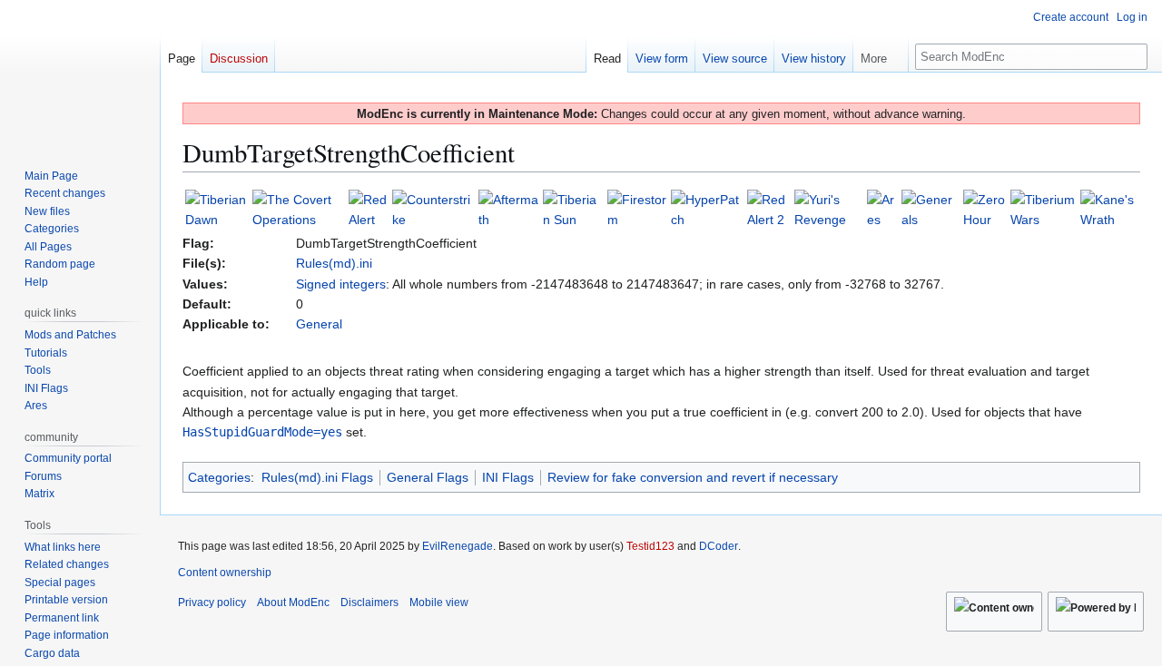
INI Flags (508, 477)
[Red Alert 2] (769, 208)
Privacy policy (212, 602)
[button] (880, 54)
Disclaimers (369, 602)
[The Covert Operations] (298, 208)
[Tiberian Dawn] (217, 208)
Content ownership (224, 572)
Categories (219, 477)
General (319, 324)
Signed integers (341, 284)
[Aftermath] (509, 208)
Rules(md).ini (334, 263)
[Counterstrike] (433, 208)
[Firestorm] (637, 208)
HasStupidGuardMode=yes (262, 432)
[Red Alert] (369, 208)
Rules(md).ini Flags (317, 477)
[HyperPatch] (707, 208)
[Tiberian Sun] (573, 208)
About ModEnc (293, 602)
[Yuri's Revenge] (828, 208)
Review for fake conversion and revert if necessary (692, 477)
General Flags (427, 477)
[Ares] (883, 208)
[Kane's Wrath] (1108, 208)
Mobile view (438, 602)
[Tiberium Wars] (1043, 208)
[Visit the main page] (80, 72)
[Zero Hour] (985, 208)
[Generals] (930, 208)
